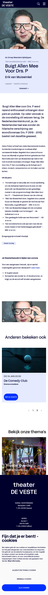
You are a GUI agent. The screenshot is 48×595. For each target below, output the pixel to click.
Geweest (23, 88)
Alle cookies (24, 588)
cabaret (8, 84)
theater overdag (20, 84)
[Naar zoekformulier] (38, 4)
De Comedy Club (15, 380)
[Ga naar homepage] (8, 3)
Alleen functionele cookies (24, 570)
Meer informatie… (14, 561)
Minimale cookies (24, 579)
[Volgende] (41, 410)
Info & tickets (11, 397)
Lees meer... (36, 268)
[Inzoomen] (3, 320)
